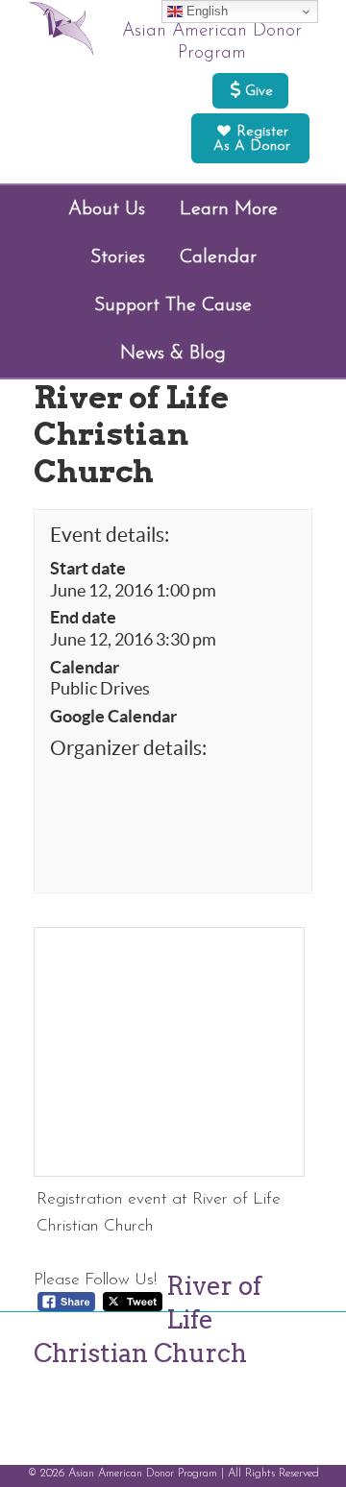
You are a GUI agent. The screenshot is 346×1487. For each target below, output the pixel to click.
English (205, 11)
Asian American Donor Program (212, 42)
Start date (88, 568)
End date (83, 617)
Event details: (109, 535)
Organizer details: (128, 748)
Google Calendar (113, 716)
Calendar (84, 667)
